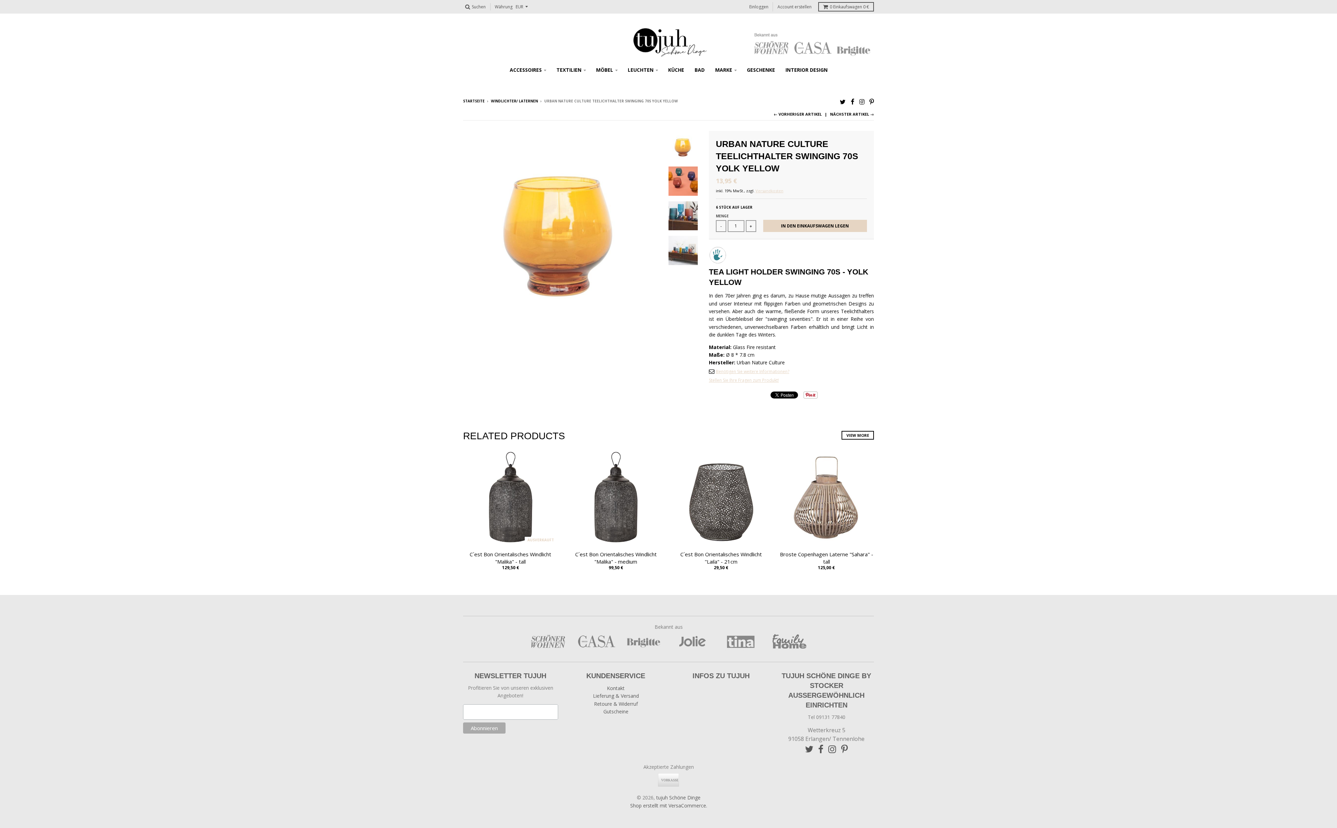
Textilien (568, 70)
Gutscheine (615, 711)
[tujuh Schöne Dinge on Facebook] (852, 101)
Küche (676, 70)
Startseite (474, 101)
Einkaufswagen (849, 7)
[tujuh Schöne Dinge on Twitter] (843, 101)
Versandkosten (769, 190)
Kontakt (616, 688)
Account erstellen (794, 7)
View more (857, 435)
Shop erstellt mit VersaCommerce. (668, 805)
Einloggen (758, 7)
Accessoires (526, 70)
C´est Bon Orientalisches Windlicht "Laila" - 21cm (721, 558)
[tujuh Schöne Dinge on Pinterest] (871, 101)
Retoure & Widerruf (616, 704)
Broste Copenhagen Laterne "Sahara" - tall (826, 558)
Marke (723, 70)
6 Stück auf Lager (734, 207)
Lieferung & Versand (616, 695)
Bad (700, 70)
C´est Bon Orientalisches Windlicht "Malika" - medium (616, 558)
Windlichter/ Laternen (514, 101)
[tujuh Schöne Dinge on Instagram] (862, 101)
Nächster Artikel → (852, 114)
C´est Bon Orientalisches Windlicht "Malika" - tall (510, 558)
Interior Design (806, 70)
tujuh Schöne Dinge (678, 797)
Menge (722, 216)
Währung (504, 7)
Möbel (604, 70)
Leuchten (641, 70)
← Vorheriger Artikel (798, 114)
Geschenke (761, 70)
